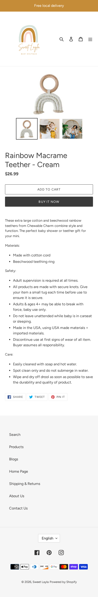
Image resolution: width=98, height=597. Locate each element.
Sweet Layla (41, 582)
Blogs (13, 459)
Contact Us (18, 508)
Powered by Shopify (63, 582)
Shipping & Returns (24, 484)
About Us (16, 496)
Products (16, 447)
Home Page (18, 471)
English (47, 538)
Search (15, 434)
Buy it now (49, 202)
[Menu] (90, 39)
